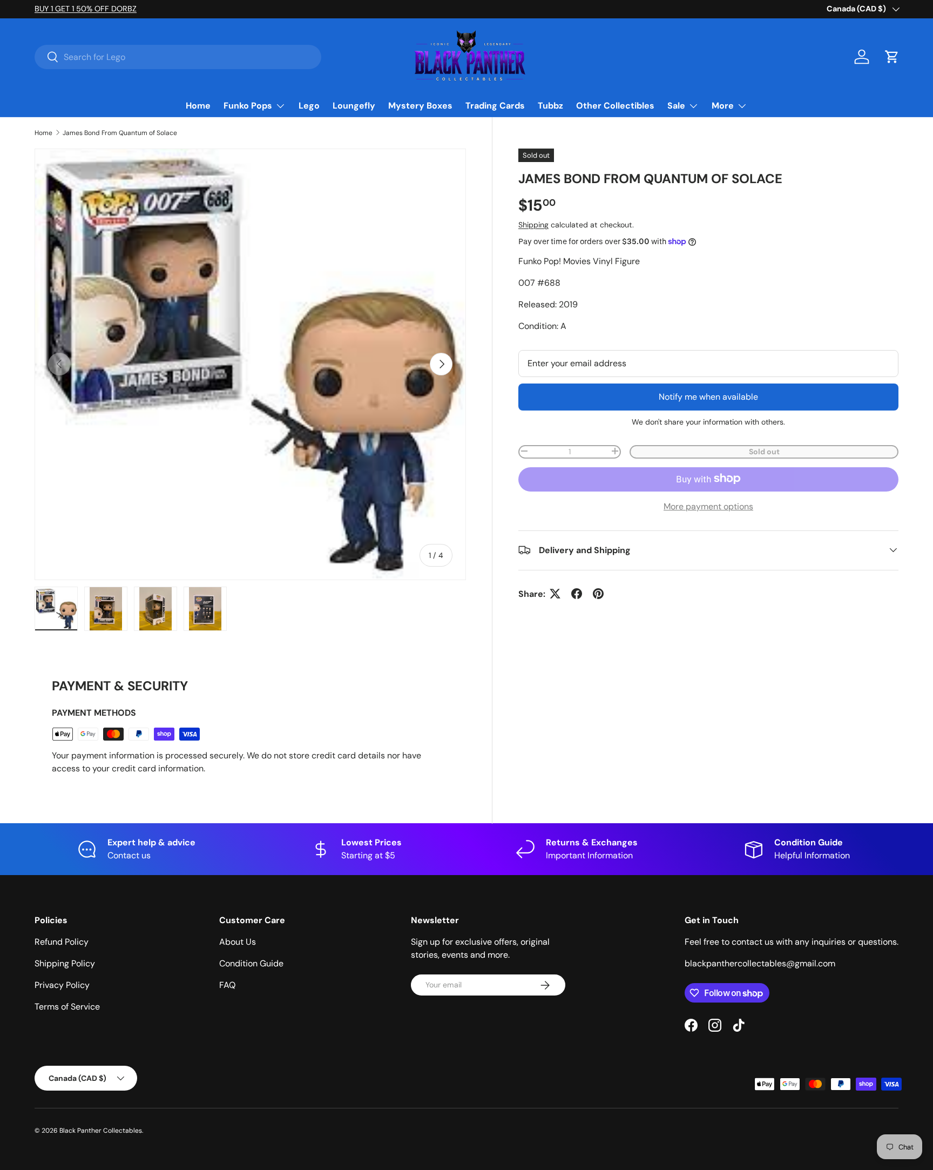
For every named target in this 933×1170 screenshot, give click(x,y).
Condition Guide (251, 963)
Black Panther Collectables (100, 1130)
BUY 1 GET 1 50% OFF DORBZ (86, 9)
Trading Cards (495, 105)
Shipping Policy (65, 963)
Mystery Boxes (420, 105)
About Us (237, 941)
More (723, 105)
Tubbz (550, 105)
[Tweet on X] (555, 593)
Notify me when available (708, 396)
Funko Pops (248, 105)
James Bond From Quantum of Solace (120, 133)
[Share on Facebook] (576, 593)
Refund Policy (62, 941)
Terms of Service (67, 1006)
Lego (309, 105)
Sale (676, 105)
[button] (892, 57)
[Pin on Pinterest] (598, 593)
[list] (250, 364)
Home (198, 105)
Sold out (764, 451)
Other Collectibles (615, 105)
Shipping (533, 224)
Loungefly (354, 105)
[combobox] (178, 57)
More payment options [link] (708, 506)
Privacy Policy (62, 985)
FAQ (227, 985)
